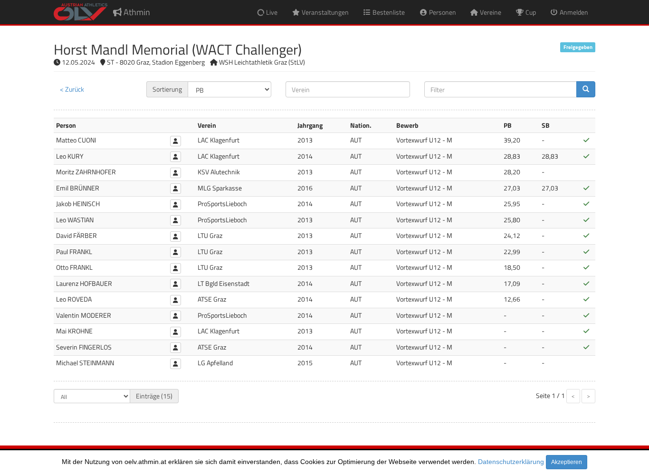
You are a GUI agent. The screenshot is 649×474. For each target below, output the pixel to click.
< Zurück (72, 89)
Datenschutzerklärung (511, 461)
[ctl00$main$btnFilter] (585, 89)
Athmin (136, 12)
